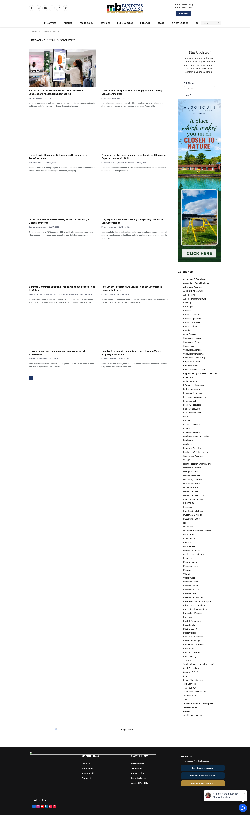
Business (187, 310)
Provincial (187, 617)
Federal (186, 416)
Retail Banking (189, 656)
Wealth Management (192, 715)
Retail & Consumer (191, 652)
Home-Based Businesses (194, 476)
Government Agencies (193, 456)
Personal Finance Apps (193, 597)
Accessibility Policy (139, 783)
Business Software (191, 322)
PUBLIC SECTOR (125, 23)
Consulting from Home (193, 354)
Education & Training (192, 393)
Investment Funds (191, 519)
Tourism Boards (190, 696)
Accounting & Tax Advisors (195, 279)
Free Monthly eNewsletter (202, 775)
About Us (86, 764)
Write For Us (87, 768)
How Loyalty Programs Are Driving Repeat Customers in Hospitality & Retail (131, 288)
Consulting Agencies (192, 350)
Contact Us (87, 778)
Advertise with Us (89, 773)
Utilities (186, 711)
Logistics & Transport (192, 550)
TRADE (161, 23)
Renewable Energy (191, 640)
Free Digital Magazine (202, 768)
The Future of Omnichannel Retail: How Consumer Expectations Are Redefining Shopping (56, 92)
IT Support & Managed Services (197, 530)
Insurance (187, 507)
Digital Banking (190, 381)
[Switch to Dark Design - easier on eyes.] (197, 23)
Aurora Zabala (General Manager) (119, 163)
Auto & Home (189, 295)
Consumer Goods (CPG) (194, 358)
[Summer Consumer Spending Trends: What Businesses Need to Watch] (62, 264)
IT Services (188, 527)
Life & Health (189, 538)
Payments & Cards (191, 589)
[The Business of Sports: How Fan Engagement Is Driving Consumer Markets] (135, 68)
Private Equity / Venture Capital (197, 601)
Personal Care (189, 593)
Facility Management (192, 413)
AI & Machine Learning (193, 291)
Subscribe (183, 13)
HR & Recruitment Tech (193, 495)
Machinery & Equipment (194, 554)
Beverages (188, 306)
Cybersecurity (189, 377)
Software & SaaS (190, 672)
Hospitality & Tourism (192, 479)
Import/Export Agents (193, 499)
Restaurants (188, 648)
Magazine (187, 558)
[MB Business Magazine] (125, 8)
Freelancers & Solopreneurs (195, 452)
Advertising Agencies (192, 287)
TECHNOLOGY (86, 23)
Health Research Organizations (197, 464)
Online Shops (189, 578)
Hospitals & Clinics (191, 483)
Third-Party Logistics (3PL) (195, 692)
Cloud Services (189, 334)
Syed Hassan (36, 98)
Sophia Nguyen (110, 227)
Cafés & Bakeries (190, 326)
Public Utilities (189, 633)
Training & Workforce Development (198, 703)
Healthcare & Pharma (193, 468)
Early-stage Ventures (192, 389)
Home (31, 31)
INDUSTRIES (50, 23)
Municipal (187, 570)
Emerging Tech (189, 401)
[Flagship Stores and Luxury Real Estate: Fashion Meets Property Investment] (135, 328)
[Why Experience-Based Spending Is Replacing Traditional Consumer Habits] (135, 196)
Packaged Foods (190, 582)
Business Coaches (191, 314)
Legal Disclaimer (138, 778)
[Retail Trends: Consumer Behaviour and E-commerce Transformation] (62, 132)
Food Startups (189, 440)
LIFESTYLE (145, 23)
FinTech (186, 428)
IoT (184, 523)
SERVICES (105, 23)
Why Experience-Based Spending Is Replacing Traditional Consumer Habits (132, 221)
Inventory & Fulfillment (193, 511)
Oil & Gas (187, 574)
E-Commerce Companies (194, 385)
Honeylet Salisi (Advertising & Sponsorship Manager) (54, 294)
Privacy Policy (137, 764)
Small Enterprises (191, 668)
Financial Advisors (191, 424)
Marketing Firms (190, 566)
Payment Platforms (192, 585)
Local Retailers (189, 546)
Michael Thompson (112, 98)
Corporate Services (191, 361)
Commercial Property (192, 342)
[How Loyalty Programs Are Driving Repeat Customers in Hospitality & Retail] (135, 264)
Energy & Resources (192, 405)
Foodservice (188, 444)
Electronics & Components (195, 397)
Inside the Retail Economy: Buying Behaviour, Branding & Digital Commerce (59, 221)
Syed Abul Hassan (38, 227)
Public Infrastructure (192, 621)
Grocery (186, 460)
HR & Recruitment (191, 491)
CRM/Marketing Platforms (195, 369)
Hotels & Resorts (190, 487)
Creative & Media (190, 365)
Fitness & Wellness (191, 432)
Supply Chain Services (193, 680)
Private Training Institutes (194, 605)
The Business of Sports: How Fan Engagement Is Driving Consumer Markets (131, 92)
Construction (189, 346)
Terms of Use (137, 768)
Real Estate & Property (193, 637)
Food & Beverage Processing (196, 436)
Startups (187, 676)
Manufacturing (190, 562)
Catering (187, 330)
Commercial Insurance (193, 338)
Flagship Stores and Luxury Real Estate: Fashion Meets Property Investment (131, 353)
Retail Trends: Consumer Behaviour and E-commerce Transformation (58, 157)
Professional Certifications (195, 609)
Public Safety (189, 625)
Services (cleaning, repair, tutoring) (198, 664)
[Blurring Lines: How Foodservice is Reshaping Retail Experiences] (62, 328)
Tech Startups (189, 684)
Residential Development (194, 644)
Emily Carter (109, 294)
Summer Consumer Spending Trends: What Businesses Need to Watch (62, 288)
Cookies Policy (137, 773)
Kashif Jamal (37, 163)
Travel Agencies (190, 707)
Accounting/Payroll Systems (196, 283)
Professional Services (192, 613)
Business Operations (192, 318)
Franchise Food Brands (193, 448)
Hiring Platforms (190, 472)
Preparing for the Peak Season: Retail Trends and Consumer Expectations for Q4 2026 (134, 157)
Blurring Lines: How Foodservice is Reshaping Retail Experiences (57, 353)
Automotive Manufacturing (195, 299)
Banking (187, 303)
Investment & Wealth (192, 515)
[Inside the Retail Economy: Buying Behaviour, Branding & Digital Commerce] (62, 196)
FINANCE (68, 23)
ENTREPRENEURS (180, 23)
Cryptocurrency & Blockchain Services (200, 373)
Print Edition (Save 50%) (202, 783)
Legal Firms (188, 534)
